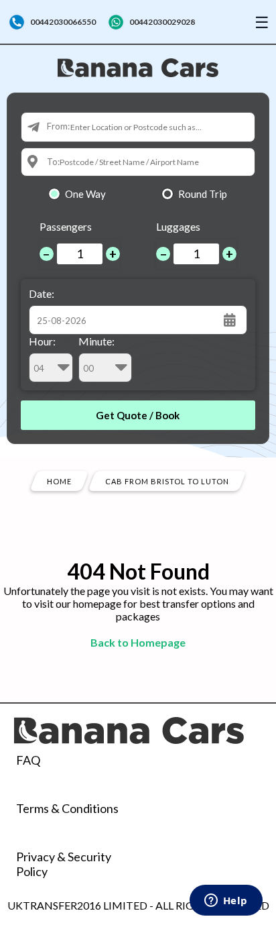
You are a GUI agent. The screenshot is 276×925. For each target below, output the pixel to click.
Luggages (178, 226)
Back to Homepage (138, 642)
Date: (41, 293)
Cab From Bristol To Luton (167, 480)
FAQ (28, 760)
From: (58, 126)
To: (53, 161)
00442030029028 (162, 22)
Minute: (96, 341)
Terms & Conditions (67, 808)
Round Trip (202, 194)
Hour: (42, 341)
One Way (85, 194)
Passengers (66, 226)
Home (59, 480)
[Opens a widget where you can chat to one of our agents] (226, 901)
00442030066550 (63, 22)
